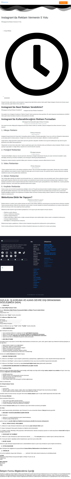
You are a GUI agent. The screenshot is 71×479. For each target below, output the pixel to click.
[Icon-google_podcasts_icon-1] (20, 256)
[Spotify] (11, 256)
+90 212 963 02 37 (47, 265)
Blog (34, 251)
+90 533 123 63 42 (50, 254)
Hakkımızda (36, 245)
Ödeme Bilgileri (37, 279)
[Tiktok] (24, 253)
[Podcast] (15, 256)
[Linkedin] (15, 253)
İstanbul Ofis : (47, 258)
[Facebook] (2, 253)
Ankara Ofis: (48, 245)
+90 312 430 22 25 (50, 253)
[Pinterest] (7, 256)
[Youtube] (20, 253)
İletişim (35, 264)
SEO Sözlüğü (37, 253)
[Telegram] (2, 256)
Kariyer (35, 246)
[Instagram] (7, 253)
